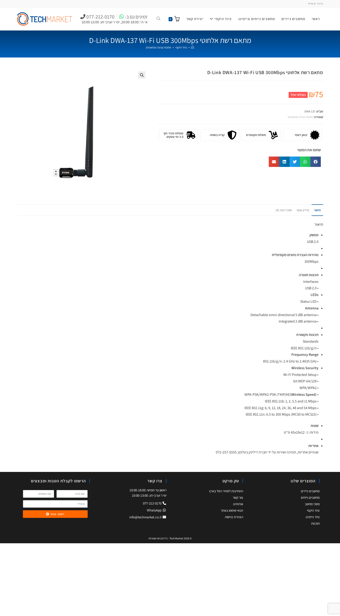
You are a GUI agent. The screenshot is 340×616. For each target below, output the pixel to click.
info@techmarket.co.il (145, 517)
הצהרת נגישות (234, 517)
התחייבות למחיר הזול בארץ (226, 491)
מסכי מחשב (312, 504)
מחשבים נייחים (310, 497)
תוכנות (315, 523)
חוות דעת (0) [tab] (283, 210)
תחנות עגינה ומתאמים (158, 47)
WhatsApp (154, 510)
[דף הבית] (192, 47)
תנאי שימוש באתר (232, 510)
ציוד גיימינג (313, 517)
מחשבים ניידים (310, 491)
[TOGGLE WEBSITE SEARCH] (158, 18)
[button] (141, 75)
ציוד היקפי (313, 510)
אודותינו (238, 504)
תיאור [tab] (317, 210)
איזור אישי (317, 4)
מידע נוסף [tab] (303, 210)
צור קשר (238, 497)
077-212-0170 (152, 503)
